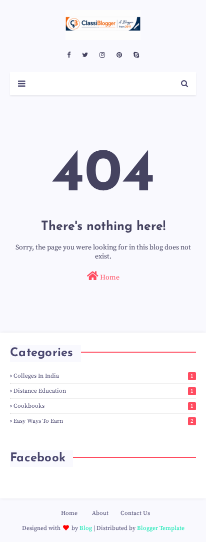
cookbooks (104, 406)
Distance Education (104, 391)
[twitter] (85, 55)
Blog (86, 528)
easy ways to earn (104, 421)
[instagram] (102, 55)
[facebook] (68, 55)
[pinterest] (119, 55)
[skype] (136, 55)
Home (109, 277)
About (100, 513)
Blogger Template (160, 528)
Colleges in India (104, 376)
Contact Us (135, 513)
